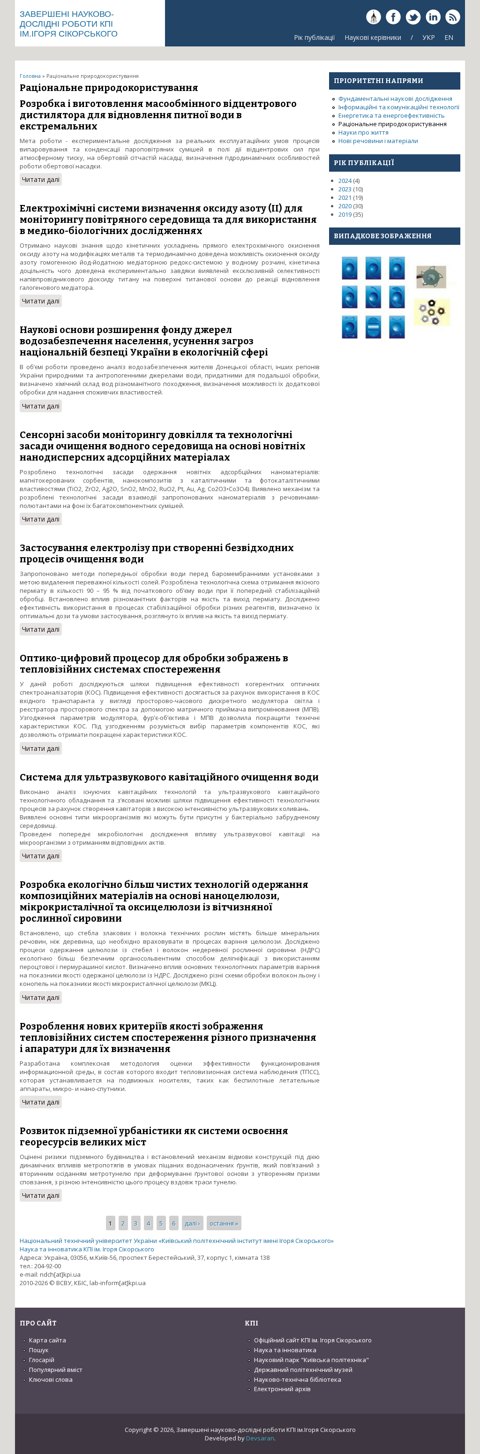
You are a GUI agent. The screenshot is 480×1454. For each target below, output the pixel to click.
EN (448, 37)
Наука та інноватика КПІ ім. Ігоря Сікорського (87, 1249)
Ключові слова (51, 1379)
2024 (345, 180)
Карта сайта (47, 1340)
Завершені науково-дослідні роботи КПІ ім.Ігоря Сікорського (69, 23)
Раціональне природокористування (392, 124)
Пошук (39, 1350)
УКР (428, 37)
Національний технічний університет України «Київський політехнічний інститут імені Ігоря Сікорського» (177, 1240)
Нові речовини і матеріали (378, 140)
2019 (345, 214)
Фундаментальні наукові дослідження (395, 98)
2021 (345, 197)
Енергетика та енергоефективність (391, 115)
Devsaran (260, 1438)
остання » (224, 1223)
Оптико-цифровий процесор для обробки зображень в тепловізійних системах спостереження (154, 663)
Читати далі (42, 179)
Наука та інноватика (285, 1350)
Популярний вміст (55, 1369)
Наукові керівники (373, 37)
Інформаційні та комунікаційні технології (398, 107)
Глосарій (41, 1360)
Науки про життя (363, 132)
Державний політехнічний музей (303, 1369)
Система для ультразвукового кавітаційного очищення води (169, 777)
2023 (345, 189)
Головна (30, 75)
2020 (345, 206)
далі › (192, 1223)
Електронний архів (282, 1389)
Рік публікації (314, 37)
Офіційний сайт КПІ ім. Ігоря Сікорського (313, 1340)
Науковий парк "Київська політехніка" (311, 1360)
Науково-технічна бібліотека (297, 1379)
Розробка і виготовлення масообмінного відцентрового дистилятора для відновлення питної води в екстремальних (158, 115)
